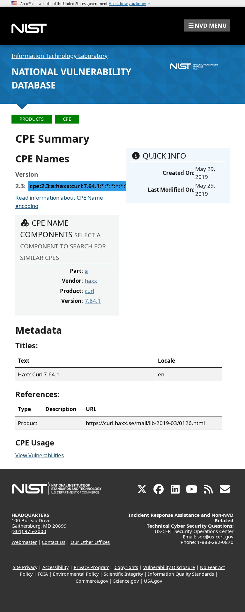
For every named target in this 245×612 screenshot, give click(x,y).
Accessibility (55, 567)
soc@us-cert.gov (215, 536)
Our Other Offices (90, 542)
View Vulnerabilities (39, 455)
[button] (207, 25)
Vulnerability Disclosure (169, 567)
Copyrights (126, 567)
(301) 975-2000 (28, 531)
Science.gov (126, 581)
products (31, 119)
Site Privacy (25, 567)
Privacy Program (91, 567)
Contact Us (53, 542)
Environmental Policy (76, 574)
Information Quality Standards (181, 574)
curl (89, 291)
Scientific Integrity (123, 574)
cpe (67, 119)
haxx (91, 280)
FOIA (43, 574)
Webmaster (24, 542)
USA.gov (153, 581)
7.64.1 (93, 300)
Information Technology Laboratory (59, 56)
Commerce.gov (92, 581)
